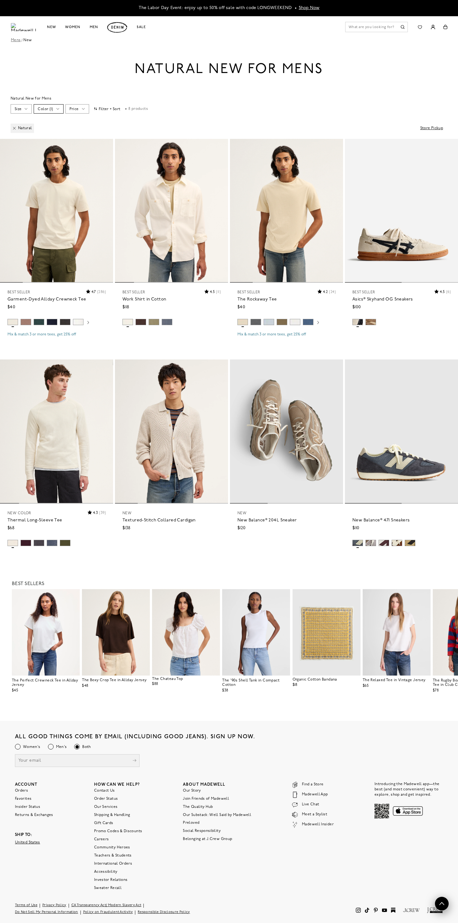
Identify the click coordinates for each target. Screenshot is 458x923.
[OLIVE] (154, 322)
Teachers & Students (113, 855)
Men (94, 27)
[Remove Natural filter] (14, 128)
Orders (21, 791)
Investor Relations (110, 880)
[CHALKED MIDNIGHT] (167, 322)
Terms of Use (26, 905)
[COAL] (39, 543)
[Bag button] (445, 27)
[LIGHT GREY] (370, 543)
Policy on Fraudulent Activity (108, 912)
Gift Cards (103, 823)
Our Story (192, 791)
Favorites (23, 799)
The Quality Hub (198, 807)
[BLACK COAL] (65, 322)
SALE (141, 27)
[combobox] (21, 109)
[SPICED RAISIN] (26, 543)
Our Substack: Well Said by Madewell (217, 815)
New (51, 27)
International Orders (113, 864)
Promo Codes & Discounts (118, 831)
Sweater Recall (108, 888)
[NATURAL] (12, 322)
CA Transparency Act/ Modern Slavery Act (106, 905)
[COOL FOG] (269, 322)
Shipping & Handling (112, 815)
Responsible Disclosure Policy (164, 912)
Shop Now (309, 8)
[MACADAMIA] (242, 322)
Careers (101, 839)
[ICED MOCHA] (26, 322)
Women (72, 27)
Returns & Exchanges (34, 815)
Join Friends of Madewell (206, 799)
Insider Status (27, 807)
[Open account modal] (433, 27)
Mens (16, 40)
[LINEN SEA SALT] (384, 543)
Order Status (106, 799)
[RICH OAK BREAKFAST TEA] (397, 543)
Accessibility (105, 872)
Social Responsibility (202, 831)
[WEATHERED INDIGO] (52, 543)
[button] (105, 146)
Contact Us (104, 791)
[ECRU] (127, 322)
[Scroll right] (88, 323)
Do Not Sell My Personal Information (46, 912)
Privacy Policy (54, 905)
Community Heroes (112, 847)
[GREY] (357, 543)
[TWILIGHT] (52, 322)
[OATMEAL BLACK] (357, 322)
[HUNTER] (39, 322)
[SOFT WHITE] (78, 322)
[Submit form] (134, 761)
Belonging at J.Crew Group (207, 839)
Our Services (105, 807)
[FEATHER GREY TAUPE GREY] (370, 322)
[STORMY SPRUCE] (255, 322)
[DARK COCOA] (141, 322)
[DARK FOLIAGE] (65, 543)
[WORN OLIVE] (282, 322)
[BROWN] (410, 543)
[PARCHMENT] (12, 543)
